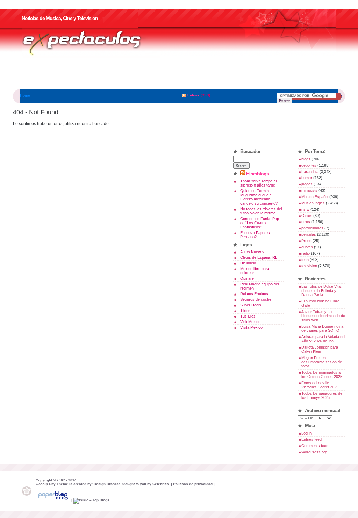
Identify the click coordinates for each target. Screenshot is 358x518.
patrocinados (312, 228)
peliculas (308, 234)
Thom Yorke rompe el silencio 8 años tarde (258, 183)
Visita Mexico (251, 327)
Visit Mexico (250, 322)
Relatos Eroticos (254, 294)
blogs (305, 159)
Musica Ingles (313, 203)
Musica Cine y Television (91, 43)
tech (305, 259)
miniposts (309, 190)
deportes (308, 165)
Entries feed (311, 439)
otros (305, 222)
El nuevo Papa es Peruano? (255, 235)
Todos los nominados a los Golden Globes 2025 (321, 374)
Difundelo (248, 263)
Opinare (247, 278)
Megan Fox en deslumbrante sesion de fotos (321, 362)
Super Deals (250, 305)
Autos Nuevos (252, 252)
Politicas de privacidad (193, 484)
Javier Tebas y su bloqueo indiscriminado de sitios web (323, 315)
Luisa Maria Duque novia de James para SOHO (322, 328)
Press (306, 241)
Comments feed (314, 446)
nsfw (305, 209)
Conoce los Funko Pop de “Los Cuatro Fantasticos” (259, 223)
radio (305, 253)
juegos (307, 184)
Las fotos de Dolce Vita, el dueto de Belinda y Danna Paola (321, 290)
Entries (193, 95)
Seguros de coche (255, 299)
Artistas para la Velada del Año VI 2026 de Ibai (323, 339)
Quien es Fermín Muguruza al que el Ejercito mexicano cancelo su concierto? (259, 197)
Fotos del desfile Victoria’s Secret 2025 (319, 385)
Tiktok (245, 310)
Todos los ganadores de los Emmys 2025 (321, 395)
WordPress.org (314, 452)
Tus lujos (248, 316)
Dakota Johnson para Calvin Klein (319, 349)
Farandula (309, 171)
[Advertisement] (179, 73)
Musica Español (314, 197)
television (309, 266)
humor (306, 178)
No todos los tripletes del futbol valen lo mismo (261, 211)
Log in (306, 433)
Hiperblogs (257, 173)
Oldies (306, 215)
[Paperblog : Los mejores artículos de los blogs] (53, 500)
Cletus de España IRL (258, 257)
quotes (307, 247)
